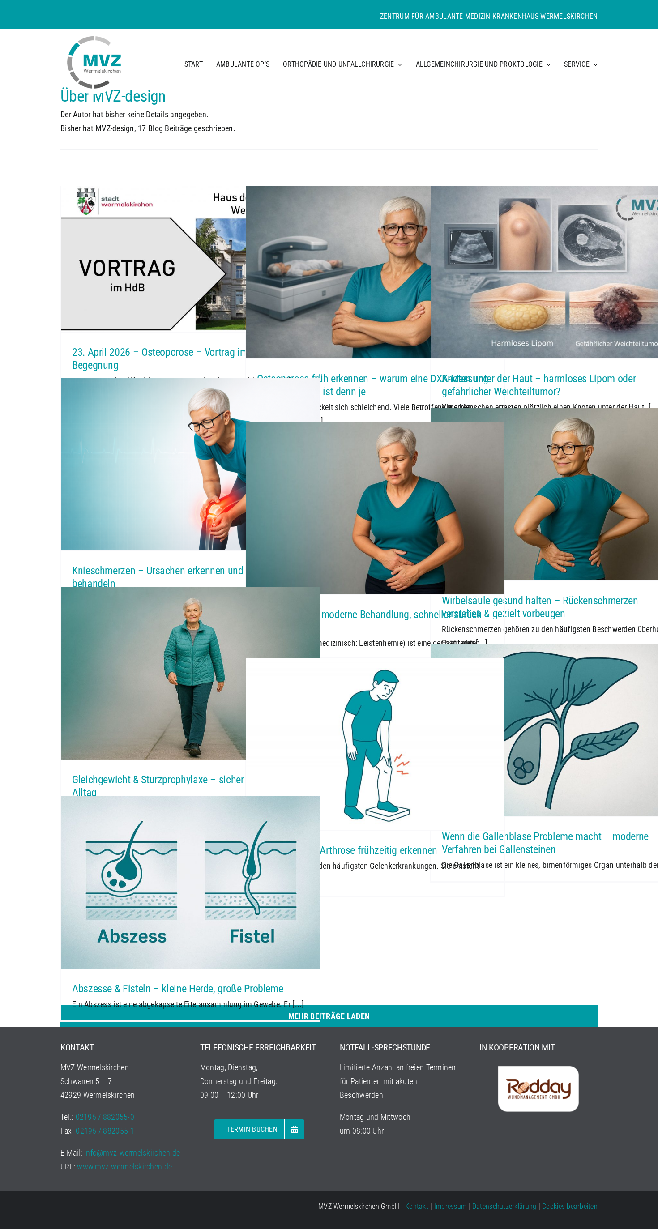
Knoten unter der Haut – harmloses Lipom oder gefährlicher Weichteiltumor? (539, 385)
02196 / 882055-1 (105, 1130)
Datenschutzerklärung (504, 1206)
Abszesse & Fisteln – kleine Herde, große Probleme (177, 988)
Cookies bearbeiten (570, 1206)
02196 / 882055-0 (105, 1117)
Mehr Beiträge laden (329, 1016)
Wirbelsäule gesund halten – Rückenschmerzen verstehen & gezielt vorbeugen (540, 607)
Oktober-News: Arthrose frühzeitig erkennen (347, 850)
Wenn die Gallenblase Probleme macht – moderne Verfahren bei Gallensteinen (545, 843)
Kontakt (416, 1206)
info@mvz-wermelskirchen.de (132, 1152)
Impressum (450, 1206)
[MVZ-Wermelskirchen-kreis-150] (94, 32)
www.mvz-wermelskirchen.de (124, 1166)
